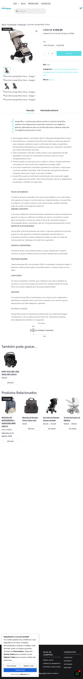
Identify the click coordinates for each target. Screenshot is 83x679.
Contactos (46, 3)
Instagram (68, 664)
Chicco (51, 79)
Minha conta (48, 660)
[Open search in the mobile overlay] (30, 11)
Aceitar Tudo (20, 670)
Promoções (33, 3)
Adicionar (69, 53)
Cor (44, 42)
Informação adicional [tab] (49, 110)
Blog (23, 3)
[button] (18, 3)
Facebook (67, 661)
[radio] (49, 45)
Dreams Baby (41, 673)
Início (4, 24)
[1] (77, 675)
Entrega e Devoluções (52, 667)
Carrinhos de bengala (61, 69)
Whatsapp (67, 667)
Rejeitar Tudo (29, 666)
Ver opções (52, 428)
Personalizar (11, 666)
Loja (15, 3)
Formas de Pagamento (52, 663)
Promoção (22, 24)
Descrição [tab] (30, 110)
